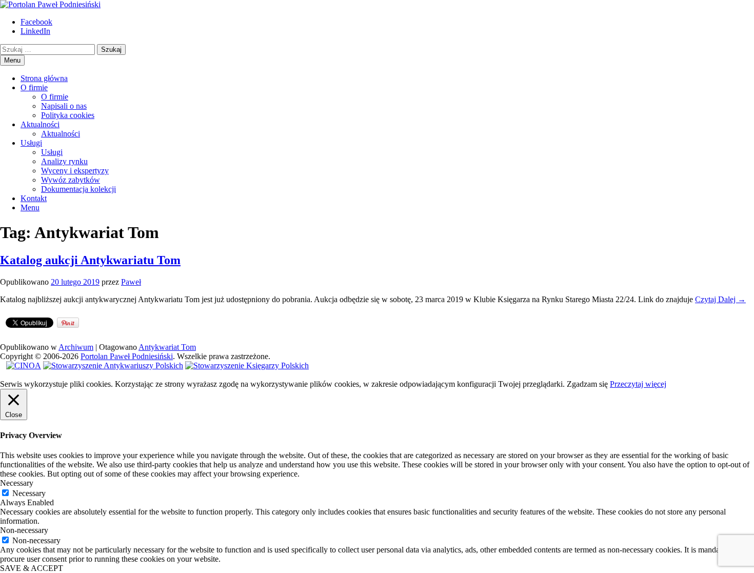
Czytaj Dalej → (720, 299)
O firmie (34, 87)
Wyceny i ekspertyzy (75, 170)
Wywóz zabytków (70, 179)
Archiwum (75, 347)
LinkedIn (35, 31)
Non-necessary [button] (24, 530)
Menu (30, 207)
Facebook (36, 21)
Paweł (131, 282)
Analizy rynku (64, 161)
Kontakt (34, 198)
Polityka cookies (67, 115)
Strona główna (44, 78)
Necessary (29, 493)
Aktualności (40, 124)
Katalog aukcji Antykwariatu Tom (90, 260)
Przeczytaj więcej (638, 384)
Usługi (31, 143)
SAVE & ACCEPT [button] (31, 568)
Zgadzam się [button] (587, 384)
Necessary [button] (16, 483)
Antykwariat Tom (167, 347)
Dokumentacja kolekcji (78, 189)
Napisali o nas (64, 106)
